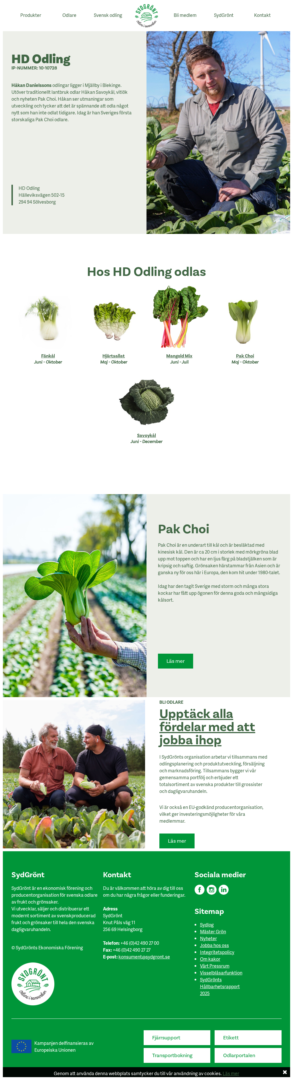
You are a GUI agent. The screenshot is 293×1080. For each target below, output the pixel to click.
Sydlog (207, 924)
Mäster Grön (213, 931)
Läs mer (176, 661)
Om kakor (210, 959)
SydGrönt (223, 15)
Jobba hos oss (214, 945)
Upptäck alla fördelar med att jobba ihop (207, 727)
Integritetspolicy (217, 952)
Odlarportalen (239, 1055)
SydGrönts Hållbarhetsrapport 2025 (220, 986)
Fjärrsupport (166, 1038)
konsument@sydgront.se (144, 956)
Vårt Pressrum (214, 965)
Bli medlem (185, 15)
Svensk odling (108, 15)
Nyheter (208, 938)
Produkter (30, 15)
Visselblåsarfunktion (221, 972)
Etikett (231, 1038)
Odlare (69, 15)
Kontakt (262, 15)
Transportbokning (172, 1055)
